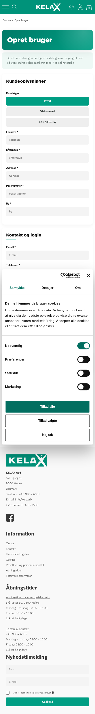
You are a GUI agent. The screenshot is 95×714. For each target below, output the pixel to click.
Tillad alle (47, 406)
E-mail (11, 247)
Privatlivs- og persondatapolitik (25, 565)
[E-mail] (47, 683)
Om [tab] (78, 288)
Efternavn (13, 150)
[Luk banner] (88, 275)
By (8, 203)
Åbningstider (14, 570)
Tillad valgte (47, 420)
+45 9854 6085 (29, 494)
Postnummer (15, 186)
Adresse (12, 167)
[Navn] (47, 670)
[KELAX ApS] (47, 7)
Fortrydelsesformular (19, 575)
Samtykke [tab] (17, 288)
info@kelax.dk (23, 499)
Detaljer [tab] (48, 288)
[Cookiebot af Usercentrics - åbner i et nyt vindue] (61, 275)
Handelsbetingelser (17, 554)
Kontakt (11, 549)
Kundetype (12, 93)
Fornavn (12, 132)
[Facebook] (10, 520)
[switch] (83, 359)
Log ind (80, 7)
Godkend (47, 701)
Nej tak (47, 435)
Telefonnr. (13, 265)
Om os (10, 543)
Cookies (10, 559)
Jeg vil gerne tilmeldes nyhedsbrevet (32, 693)
